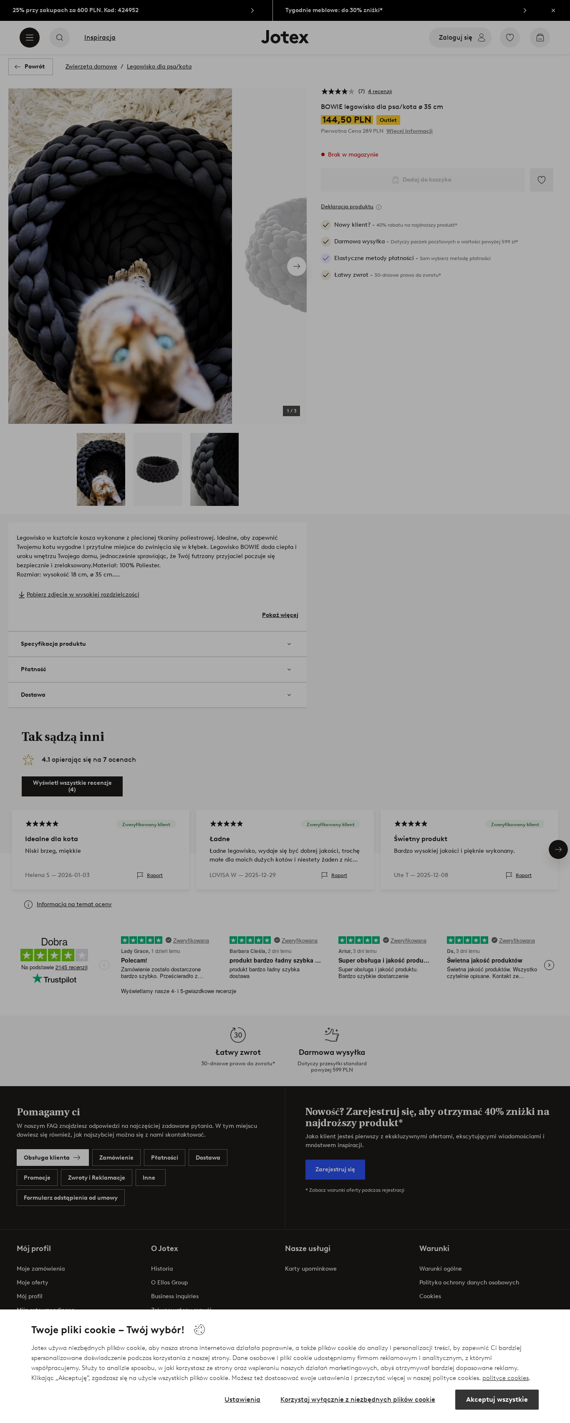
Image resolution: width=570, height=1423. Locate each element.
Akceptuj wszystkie (497, 1399)
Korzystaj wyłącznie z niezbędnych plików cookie (357, 1399)
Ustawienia (242, 1399)
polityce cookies (505, 1378)
